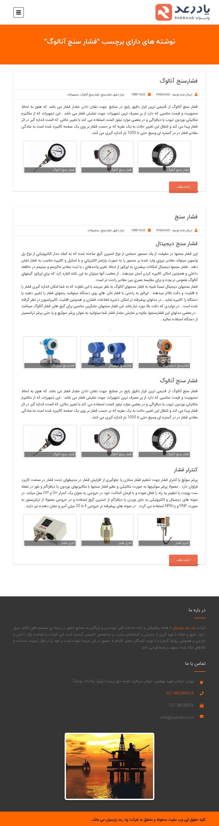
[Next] (145, 766)
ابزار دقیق (118, 94)
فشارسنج (106, 94)
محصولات (73, 94)
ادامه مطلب (183, 187)
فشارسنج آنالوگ (89, 94)
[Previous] (74, 766)
